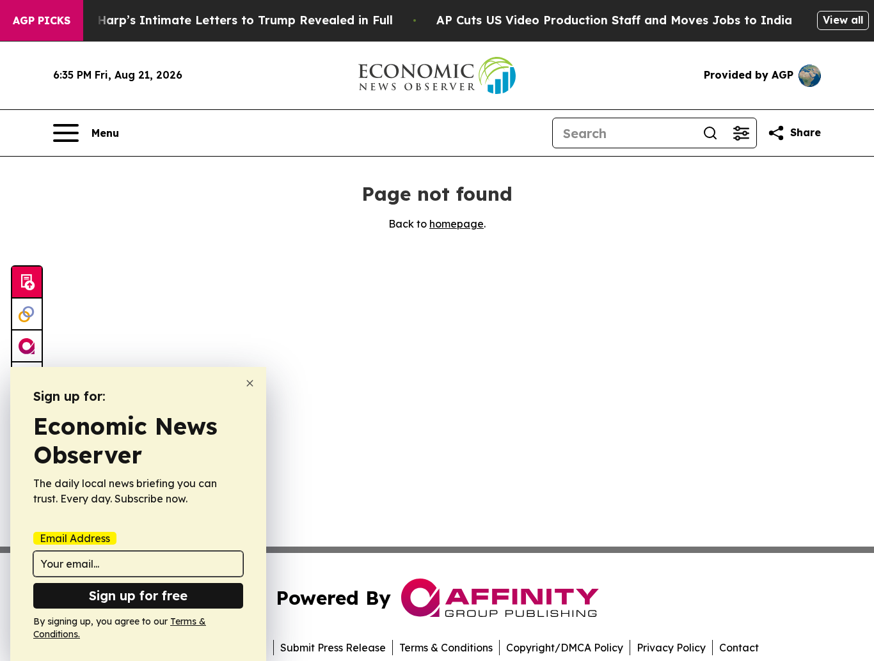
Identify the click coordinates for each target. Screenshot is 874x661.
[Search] (710, 133)
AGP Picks (41, 20)
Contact (739, 647)
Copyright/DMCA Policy (564, 647)
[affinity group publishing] (27, 346)
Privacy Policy (671, 647)
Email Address (75, 538)
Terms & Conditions (446, 647)
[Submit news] (27, 283)
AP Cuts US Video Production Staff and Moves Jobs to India (614, 20)
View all (843, 19)
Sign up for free (138, 595)
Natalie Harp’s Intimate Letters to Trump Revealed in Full (221, 20)
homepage (456, 223)
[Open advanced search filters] (741, 133)
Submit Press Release (333, 647)
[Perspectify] (27, 314)
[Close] (250, 383)
